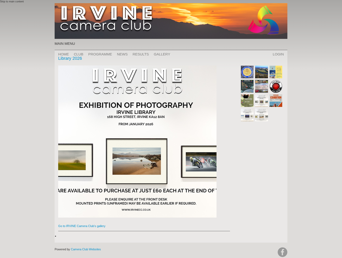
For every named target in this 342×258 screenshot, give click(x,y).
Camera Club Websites (86, 249)
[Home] (171, 5)
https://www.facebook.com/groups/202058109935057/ (282, 252)
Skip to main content (12, 1)
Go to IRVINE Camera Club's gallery (81, 226)
